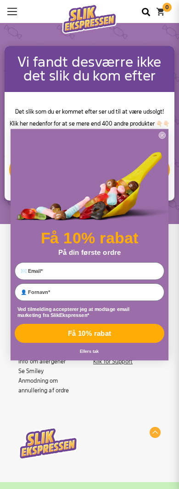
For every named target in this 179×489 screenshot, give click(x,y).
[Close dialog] (162, 135)
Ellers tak (89, 351)
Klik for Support (113, 361)
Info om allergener (42, 361)
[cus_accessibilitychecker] (89, 19)
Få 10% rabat (90, 333)
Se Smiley (31, 371)
